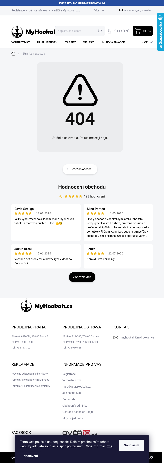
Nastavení (30, 456)
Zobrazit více (82, 277)
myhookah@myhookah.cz (137, 337)
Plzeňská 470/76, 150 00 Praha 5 (29, 336)
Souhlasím (131, 445)
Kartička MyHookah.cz (66, 10)
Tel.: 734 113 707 (20, 347)
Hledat (99, 30)
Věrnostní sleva (38, 10)
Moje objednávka (72, 418)
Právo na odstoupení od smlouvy (29, 373)
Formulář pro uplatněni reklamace (30, 379)
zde (109, 446)
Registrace (18, 10)
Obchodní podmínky (74, 405)
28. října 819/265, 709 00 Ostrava (80, 336)
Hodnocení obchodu (82, 187)
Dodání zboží (70, 399)
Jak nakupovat (71, 392)
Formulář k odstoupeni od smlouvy (30, 385)
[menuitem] (22, 42)
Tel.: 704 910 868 (71, 347)
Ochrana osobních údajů (77, 411)
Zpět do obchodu (82, 169)
